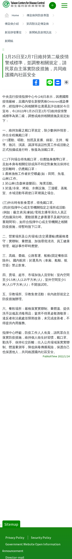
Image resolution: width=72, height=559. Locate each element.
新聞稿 (9, 41)
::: (3, 49)
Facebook (39, 82)
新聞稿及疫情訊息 (40, 32)
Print (58, 82)
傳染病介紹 (12, 23)
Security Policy (41, 538)
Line (50, 82)
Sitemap (11, 524)
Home (15, 15)
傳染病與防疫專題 (38, 15)
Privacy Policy (14, 538)
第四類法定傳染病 (37, 23)
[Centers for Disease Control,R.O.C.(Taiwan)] (24, 4)
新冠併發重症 (13, 32)
